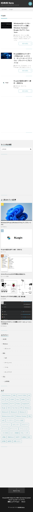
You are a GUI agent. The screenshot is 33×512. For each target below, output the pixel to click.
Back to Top (16, 491)
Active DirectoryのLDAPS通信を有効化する (13, 274)
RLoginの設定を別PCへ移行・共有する (11, 249)
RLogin (20, 36)
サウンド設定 (19, 420)
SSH (24, 36)
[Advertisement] (16, 116)
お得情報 (7, 381)
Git (7, 399)
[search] (30, 149)
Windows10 (5, 412)
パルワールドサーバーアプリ (16, 500)
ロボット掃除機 (14, 433)
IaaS (6, 358)
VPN (21, 408)
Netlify (23, 399)
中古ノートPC (24, 433)
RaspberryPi (25, 403)
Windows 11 (23, 412)
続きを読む (25, 43)
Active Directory (6, 395)
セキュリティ (16, 424)
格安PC (18, 437)
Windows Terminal (23, 38)
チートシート (8, 362)
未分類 (4, 298)
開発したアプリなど (13, 501)
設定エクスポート (26, 67)
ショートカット (6, 424)
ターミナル (5, 428)
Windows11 (14, 412)
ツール (24, 35)
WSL (30, 416)
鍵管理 (9, 441)
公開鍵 (4, 437)
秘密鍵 (24, 437)
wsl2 (3, 420)
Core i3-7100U (22, 395)
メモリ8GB (5, 433)
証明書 (4, 441)
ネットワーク (8, 372)
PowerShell (5, 403)
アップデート (10, 420)
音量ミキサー (17, 441)
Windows (16, 38)
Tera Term (28, 36)
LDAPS (12, 399)
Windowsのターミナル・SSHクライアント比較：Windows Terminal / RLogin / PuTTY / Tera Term (22, 27)
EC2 (3, 399)
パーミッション (24, 428)
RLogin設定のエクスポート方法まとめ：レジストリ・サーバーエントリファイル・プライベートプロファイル (23, 58)
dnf (29, 395)
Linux (17, 399)
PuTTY (16, 36)
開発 (28, 35)
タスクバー (25, 424)
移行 (29, 437)
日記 (4, 376)
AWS (14, 395)
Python (18, 403)
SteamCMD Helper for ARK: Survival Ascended (16, 498)
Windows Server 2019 (8, 416)
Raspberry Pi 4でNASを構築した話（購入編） (13, 296)
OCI (28, 399)
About (23, 501)
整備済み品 (11, 437)
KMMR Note (7, 3)
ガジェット (8, 348)
